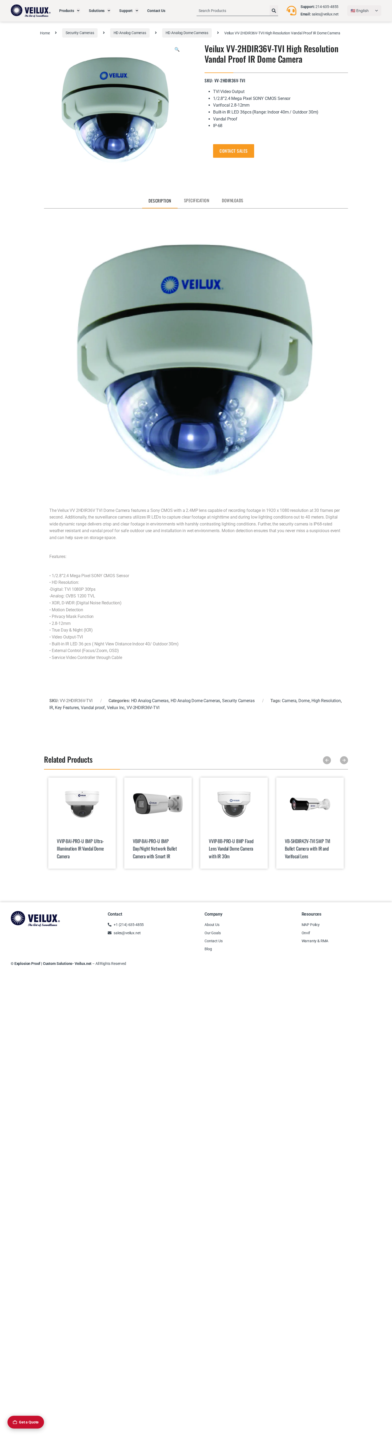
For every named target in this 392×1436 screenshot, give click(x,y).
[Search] (274, 10)
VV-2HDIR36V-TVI (143, 707)
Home (45, 33)
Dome (303, 700)
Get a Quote (29, 1422)
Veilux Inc (116, 707)
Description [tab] (160, 200)
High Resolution (326, 700)
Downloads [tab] (232, 200)
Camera (289, 700)
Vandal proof (93, 707)
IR (51, 707)
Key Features (67, 707)
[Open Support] (137, 11)
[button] (177, 49)
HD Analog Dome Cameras (187, 33)
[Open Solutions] (109, 11)
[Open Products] (78, 11)
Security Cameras (80, 33)
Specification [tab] (196, 200)
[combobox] (233, 10)
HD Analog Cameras (130, 33)
